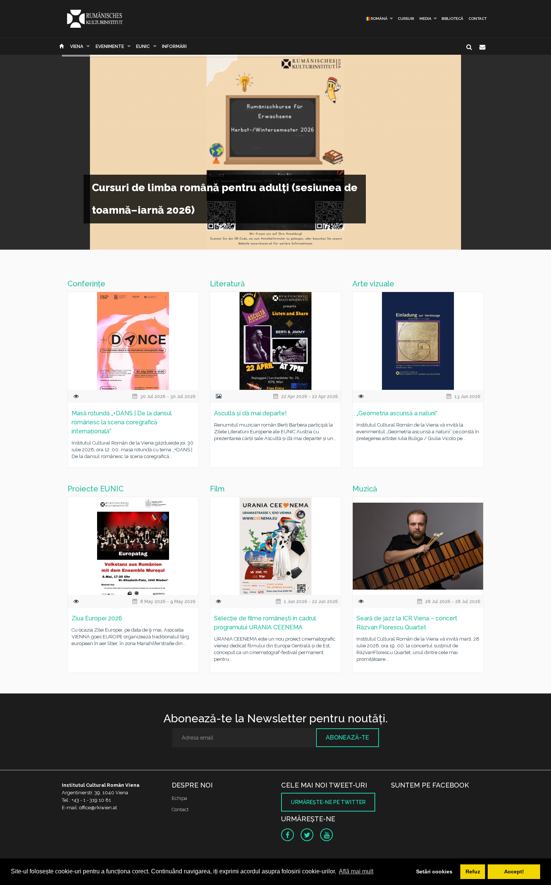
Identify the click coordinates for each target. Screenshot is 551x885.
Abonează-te (347, 737)
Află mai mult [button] (356, 871)
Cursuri (406, 18)
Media (425, 18)
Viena (76, 46)
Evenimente (110, 46)
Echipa (179, 798)
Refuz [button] (473, 872)
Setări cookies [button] (434, 872)
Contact (478, 18)
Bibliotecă (452, 18)
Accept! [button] (514, 872)
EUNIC (143, 46)
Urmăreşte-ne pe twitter (328, 802)
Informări (174, 46)
